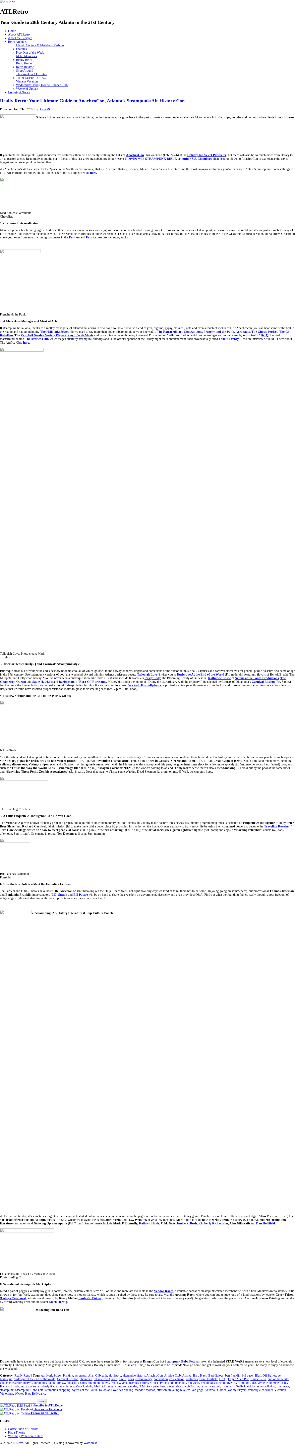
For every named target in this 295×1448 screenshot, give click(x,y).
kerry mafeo (28, 1386)
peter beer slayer (163, 1386)
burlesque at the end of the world (34, 1379)
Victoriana (6, 1393)
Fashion (74, 237)
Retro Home (24, 63)
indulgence (229, 1382)
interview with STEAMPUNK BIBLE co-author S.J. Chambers (168, 158)
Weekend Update (27, 88)
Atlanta (186, 1375)
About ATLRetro (19, 34)
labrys (70, 1386)
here (93, 172)
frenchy (115, 1382)
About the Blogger (20, 38)
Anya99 (45, 109)
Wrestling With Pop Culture (25, 1436)
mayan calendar (127, 1386)
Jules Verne (257, 1382)
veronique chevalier (260, 1390)
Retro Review (25, 67)
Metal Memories (26, 56)
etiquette (5, 1382)
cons (131, 1379)
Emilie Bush (258, 1379)
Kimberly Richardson (213, 1223)
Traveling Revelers (277, 826)
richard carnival (210, 1386)
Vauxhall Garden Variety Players (43, 335)
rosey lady (228, 1386)
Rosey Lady (152, 678)
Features (21, 49)
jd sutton (243, 1382)
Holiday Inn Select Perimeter (206, 155)
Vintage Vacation (27, 81)
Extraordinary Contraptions (29, 1382)
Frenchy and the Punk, (219, 331)
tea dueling (126, 1390)
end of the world (278, 1379)
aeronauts (81, 1375)
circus (122, 1379)
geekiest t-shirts (139, 1382)
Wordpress (90, 1443)
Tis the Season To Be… (31, 77)
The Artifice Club (37, 339)
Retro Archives (17, 41)
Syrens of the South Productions (257, 678)
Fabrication (94, 237)
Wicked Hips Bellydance (144, 685)
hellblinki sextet (211, 1382)
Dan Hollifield (265, 1223)
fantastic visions (77, 1382)
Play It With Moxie (80, 335)
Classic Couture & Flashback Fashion (40, 45)
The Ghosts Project (264, 331)
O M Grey (145, 1386)
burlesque (6, 1379)
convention (161, 1379)
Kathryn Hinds (149, 1223)
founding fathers (98, 1382)
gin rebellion (178, 1382)
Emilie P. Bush (187, 1223)
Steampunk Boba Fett (180, 1361)
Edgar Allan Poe (238, 1379)
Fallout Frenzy (229, 339)
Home (12, 31)
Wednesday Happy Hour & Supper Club (42, 85)
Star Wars (283, 1386)
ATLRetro (16, 1443)
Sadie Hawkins (42, 681)
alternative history (134, 1375)
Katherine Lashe (219, 678)
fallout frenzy (56, 1382)
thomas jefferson (156, 1390)
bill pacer (247, 1375)
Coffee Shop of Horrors (23, 1429)
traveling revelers (179, 1390)
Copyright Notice (19, 92)
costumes (192, 1379)
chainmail (86, 1379)
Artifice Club (172, 1375)
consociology (143, 1379)
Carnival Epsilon (263, 681)
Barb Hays (200, 1375)
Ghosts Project (159, 1382)
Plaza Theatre (16, 1432)
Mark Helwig (58, 1302)
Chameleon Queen (105, 1379)
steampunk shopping (57, 1390)
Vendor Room (163, 1291)
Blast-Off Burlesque (92, 681)
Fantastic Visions (89, 1298)
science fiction (266, 1386)
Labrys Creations (13, 1298)
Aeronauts (243, 331)
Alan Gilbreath (97, 1375)
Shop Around (24, 70)
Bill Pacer (80, 894)
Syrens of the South (84, 1390)
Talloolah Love (147, 674)
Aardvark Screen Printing (57, 1375)
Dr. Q (264, 335)
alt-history (115, 1375)
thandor (139, 1390)
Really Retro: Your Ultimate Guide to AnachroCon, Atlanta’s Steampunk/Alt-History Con (92, 100)
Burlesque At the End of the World (200, 674)
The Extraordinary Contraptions (179, 331)
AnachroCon (135, 155)
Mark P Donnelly (105, 1386)
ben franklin (232, 1375)
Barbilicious (216, 1375)
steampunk (7, 1390)
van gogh (197, 1390)
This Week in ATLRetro (31, 74)
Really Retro (24, 59)
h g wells (193, 1382)
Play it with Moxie (187, 1386)
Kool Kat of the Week (30, 52)
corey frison (176, 1379)
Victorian (280, 1390)
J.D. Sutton (59, 894)
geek (125, 1382)
